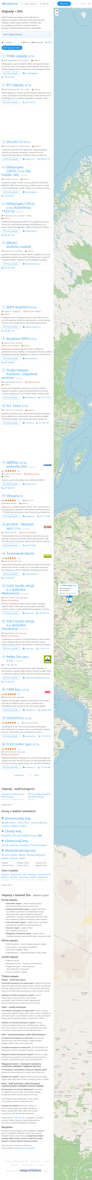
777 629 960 (46, 767)
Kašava (21, 880)
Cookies (39, 1165)
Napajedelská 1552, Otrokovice (15, 633)
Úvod (7, 1161)
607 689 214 (9, 488)
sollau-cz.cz (30, 159)
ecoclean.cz (30, 767)
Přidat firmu (36, 1161)
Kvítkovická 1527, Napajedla (14, 697)
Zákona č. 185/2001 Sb (15, 1118)
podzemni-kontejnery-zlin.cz (37, 678)
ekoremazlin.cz (32, 358)
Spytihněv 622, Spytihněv (13, 251)
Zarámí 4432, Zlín (10, 532)
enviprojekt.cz (31, 192)
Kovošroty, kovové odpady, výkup (16, 799)
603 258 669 (9, 362)
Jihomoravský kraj (18, 818)
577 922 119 (44, 648)
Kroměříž (6, 835)
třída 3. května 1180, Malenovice (16, 598)
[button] (71, 600)
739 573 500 (9, 77)
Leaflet (74, 8)
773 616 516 (46, 736)
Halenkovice (42, 877)
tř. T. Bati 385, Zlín (10, 665)
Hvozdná (5, 880)
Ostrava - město (17, 858)
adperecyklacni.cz (33, 327)
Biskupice (6, 874)
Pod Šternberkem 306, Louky (14, 752)
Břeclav (43, 822)
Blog (45, 1171)
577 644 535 (9, 681)
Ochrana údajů (27, 1165)
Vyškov (14, 825)
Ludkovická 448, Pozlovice (13, 382)
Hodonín (6, 825)
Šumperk (42, 845)
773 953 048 (9, 578)
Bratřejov (32, 874)
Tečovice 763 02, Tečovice (13, 343)
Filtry (50, 42)
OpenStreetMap (84, 8)
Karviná (30, 854)
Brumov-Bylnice (44, 874)
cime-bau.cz (31, 710)
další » (36, 775)
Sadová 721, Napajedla (12, 311)
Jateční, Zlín (29, 500)
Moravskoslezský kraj (20, 850)
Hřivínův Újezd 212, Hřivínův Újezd (17, 146)
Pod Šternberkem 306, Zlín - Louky (16, 89)
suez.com (30, 613)
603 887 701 (9, 331)
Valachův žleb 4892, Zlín (13, 561)
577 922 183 (44, 423)
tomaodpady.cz (32, 73)
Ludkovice (41, 880)
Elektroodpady (8, 797)
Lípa (33, 880)
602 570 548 (9, 268)
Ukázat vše (6, 804)
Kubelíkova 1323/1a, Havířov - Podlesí (17, 216)
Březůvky (14, 877)
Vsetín (34, 835)
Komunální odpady (36, 797)
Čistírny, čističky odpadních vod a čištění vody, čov (49, 794)
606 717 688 (31, 545)
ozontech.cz (31, 736)
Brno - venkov (31, 822)
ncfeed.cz (29, 423)
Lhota (28, 880)
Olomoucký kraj (16, 841)
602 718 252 (31, 102)
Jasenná (13, 880)
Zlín (40, 835)
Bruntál (5, 854)
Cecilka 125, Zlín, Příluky (12, 474)
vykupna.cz (30, 516)
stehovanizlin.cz (32, 574)
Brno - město (17, 822)
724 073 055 (9, 196)
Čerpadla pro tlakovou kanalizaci (15, 794)
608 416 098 (46, 710)
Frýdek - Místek (17, 854)
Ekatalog (12, 3)
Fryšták (33, 877)
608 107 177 (45, 159)
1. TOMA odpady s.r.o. (68, 585)
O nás (46, 1161)
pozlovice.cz (31, 397)
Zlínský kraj (13, 831)
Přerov (33, 845)
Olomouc (14, 845)
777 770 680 (45, 516)
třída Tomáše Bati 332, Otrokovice (16, 60)
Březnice (5, 877)
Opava (5, 858)
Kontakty (14, 1165)
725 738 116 (44, 613)
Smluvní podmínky (20, 1161)
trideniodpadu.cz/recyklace (24, 1148)
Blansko (5, 822)
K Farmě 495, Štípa (31, 723)
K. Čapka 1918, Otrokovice (13, 410)
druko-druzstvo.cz (33, 264)
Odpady (31, 799)
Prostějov (24, 845)
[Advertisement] (27, 122)
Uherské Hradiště (21, 835)
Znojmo (23, 825)
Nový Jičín (40, 854)
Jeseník (5, 845)
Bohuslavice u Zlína (19, 874)
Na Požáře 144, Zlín (11, 179)
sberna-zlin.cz (31, 484)
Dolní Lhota (24, 877)
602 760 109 (9, 235)
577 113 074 (46, 397)
